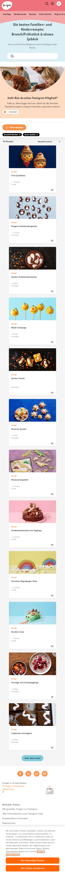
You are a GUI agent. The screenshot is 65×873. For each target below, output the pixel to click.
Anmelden (13, 112)
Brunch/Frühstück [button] (11, 134)
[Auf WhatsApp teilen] (36, 774)
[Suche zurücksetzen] (53, 56)
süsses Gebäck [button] (30, 134)
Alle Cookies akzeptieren (32, 868)
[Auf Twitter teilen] (28, 774)
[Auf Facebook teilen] (20, 774)
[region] (32, 849)
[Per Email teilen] (44, 774)
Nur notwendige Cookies (32, 860)
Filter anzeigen (16, 127)
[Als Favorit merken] (52, 190)
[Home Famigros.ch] (7, 5)
